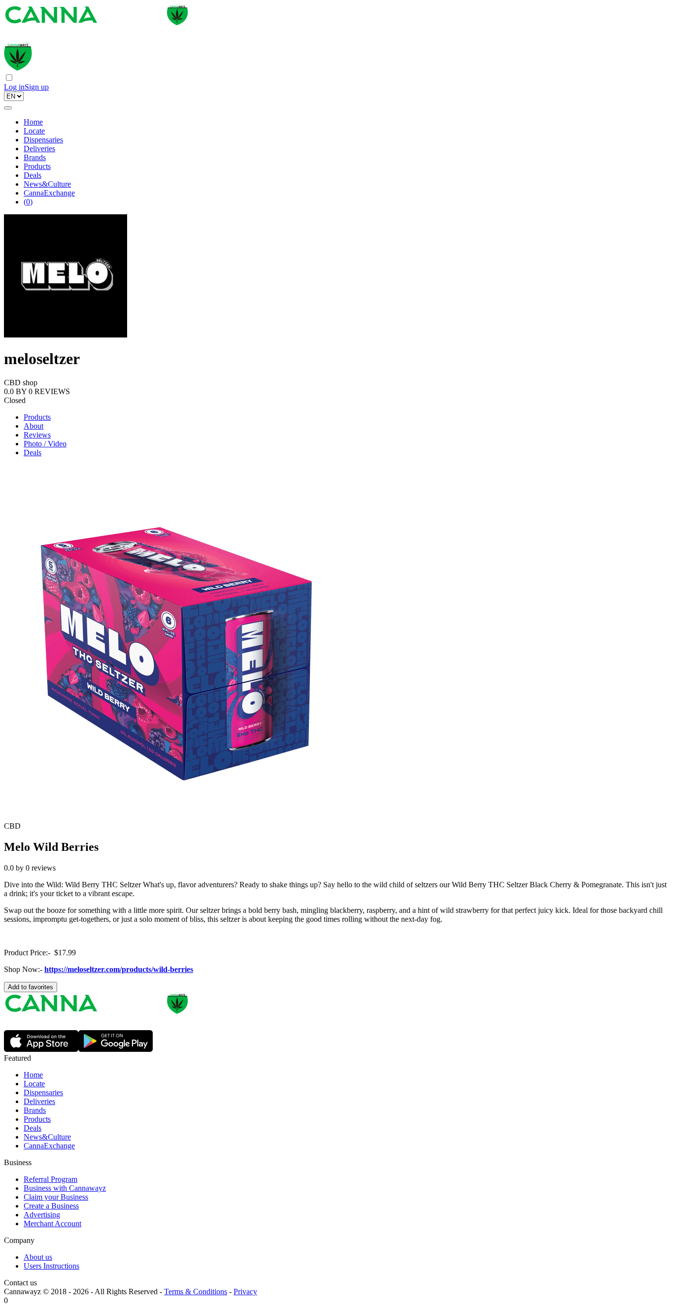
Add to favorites (30, 987)
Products (37, 166)
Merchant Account (52, 1223)
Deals (32, 175)
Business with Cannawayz (65, 1188)
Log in (14, 87)
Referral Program (50, 1179)
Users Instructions (51, 1266)
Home (33, 122)
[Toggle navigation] (8, 107)
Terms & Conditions (195, 1291)
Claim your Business (56, 1197)
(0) (28, 202)
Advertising (42, 1214)
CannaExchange (49, 193)
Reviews (37, 435)
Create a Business (51, 1206)
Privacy (245, 1291)
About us (38, 1257)
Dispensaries (43, 139)
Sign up (37, 87)
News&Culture (47, 184)
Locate (34, 131)
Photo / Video (45, 443)
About (33, 426)
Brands (35, 157)
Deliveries (39, 148)
